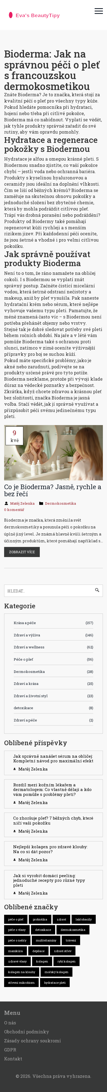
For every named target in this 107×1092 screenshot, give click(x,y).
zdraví (61, 919)
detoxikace (53, 707)
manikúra (15, 951)
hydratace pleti (55, 982)
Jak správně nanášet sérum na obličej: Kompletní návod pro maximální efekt (53, 758)
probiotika (40, 919)
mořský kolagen (56, 972)
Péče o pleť (53, 659)
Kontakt (13, 1058)
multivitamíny (46, 940)
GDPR (10, 1049)
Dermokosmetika (60, 503)
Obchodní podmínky (26, 1031)
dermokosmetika (73, 930)
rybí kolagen (66, 961)
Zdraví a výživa (53, 635)
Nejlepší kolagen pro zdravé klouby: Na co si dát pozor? (50, 849)
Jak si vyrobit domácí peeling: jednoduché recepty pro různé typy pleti (49, 880)
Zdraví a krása (53, 683)
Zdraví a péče (53, 720)
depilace (38, 951)
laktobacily (84, 919)
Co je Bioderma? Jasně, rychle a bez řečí (52, 490)
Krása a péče (53, 622)
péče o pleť (15, 919)
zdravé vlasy (17, 961)
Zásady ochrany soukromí (32, 1040)
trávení (71, 940)
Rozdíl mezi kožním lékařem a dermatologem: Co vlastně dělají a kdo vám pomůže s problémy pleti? (52, 789)
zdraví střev (62, 951)
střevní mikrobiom (21, 982)
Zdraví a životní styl (53, 695)
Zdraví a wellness (53, 647)
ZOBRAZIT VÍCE (22, 552)
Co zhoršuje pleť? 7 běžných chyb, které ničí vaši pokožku (53, 820)
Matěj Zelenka (22, 503)
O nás (10, 1022)
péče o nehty (17, 940)
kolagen (42, 961)
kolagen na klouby (21, 972)
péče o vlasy (17, 930)
